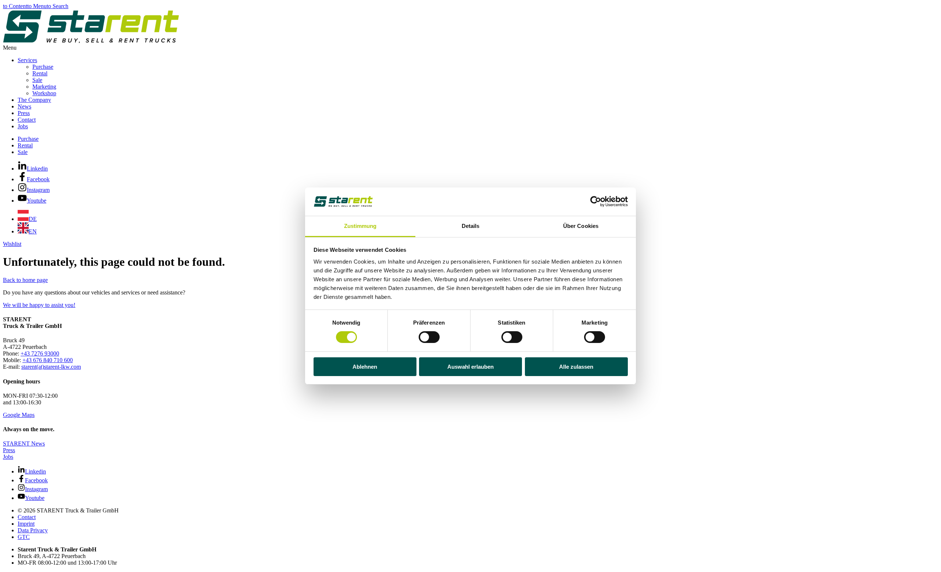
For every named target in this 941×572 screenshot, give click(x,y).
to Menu (37, 6)
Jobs (8, 457)
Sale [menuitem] (37, 80)
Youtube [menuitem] (36, 200)
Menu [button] (10, 47)
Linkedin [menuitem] (37, 168)
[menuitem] (27, 219)
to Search (57, 6)
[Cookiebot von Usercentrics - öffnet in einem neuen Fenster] (595, 201)
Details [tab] (471, 226)
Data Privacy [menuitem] (33, 530)
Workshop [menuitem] (44, 93)
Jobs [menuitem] (23, 126)
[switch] (429, 337)
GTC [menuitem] (24, 537)
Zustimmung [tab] (360, 226)
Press (9, 450)
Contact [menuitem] (27, 120)
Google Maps (19, 415)
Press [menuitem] (24, 113)
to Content (15, 6)
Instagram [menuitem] (38, 190)
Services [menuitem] (27, 60)
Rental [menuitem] (39, 73)
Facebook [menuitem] (38, 179)
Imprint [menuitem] (26, 524)
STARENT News (24, 443)
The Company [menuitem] (34, 100)
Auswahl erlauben (470, 367)
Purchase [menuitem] (42, 67)
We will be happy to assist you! (39, 305)
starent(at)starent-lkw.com (51, 367)
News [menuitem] (24, 106)
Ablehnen (365, 367)
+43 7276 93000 (40, 353)
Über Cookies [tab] (580, 226)
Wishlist (12, 244)
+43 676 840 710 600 (47, 360)
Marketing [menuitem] (44, 86)
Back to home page (25, 280)
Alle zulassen (576, 367)
